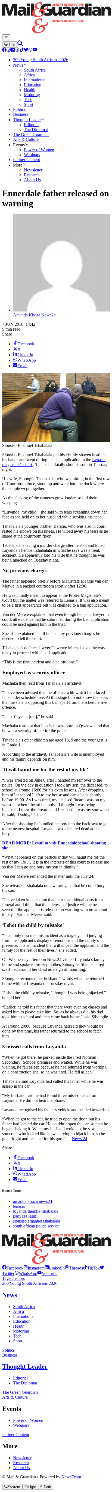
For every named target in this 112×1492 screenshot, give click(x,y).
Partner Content (15, 1434)
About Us (21, 1467)
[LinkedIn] (13, 50)
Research (21, 1462)
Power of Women (28, 1420)
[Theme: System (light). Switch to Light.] (9, 44)
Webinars (21, 1425)
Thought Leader (25, 1366)
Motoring (21, 1331)
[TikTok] (22, 50)
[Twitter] (26, 50)
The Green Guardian (20, 1392)
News (9, 1294)
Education (21, 1321)
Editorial (20, 1378)
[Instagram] (9, 50)
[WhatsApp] (30, 50)
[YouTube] (35, 50)
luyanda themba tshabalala (35, 1211)
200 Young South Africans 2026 (29, 1283)
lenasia (19, 1206)
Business (9, 1355)
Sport (17, 1341)
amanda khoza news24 (32, 1201)
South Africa (24, 1306)
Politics (8, 1350)
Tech (17, 1336)
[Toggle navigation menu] (6, 37)
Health (18, 1326)
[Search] (20, 44)
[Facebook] (4, 50)
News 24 (79, 1138)
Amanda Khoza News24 (34, 315)
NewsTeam (71, 1477)
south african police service (36, 1226)
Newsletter (22, 1457)
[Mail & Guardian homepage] (56, 18)
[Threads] (17, 50)
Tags (6, 1278)
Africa (18, 1311)
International (24, 1316)
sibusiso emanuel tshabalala (36, 1221)
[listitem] (12, 1268)
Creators (17, 1278)
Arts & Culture (15, 1397)
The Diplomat (25, 1383)
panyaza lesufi (25, 1216)
